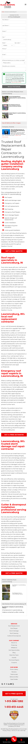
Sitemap (22, 730)
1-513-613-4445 (14, 707)
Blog (14, 652)
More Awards (5, 137)
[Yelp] (13, 684)
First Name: (5, 19)
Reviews (14, 672)
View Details (5, 102)
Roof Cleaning (14, 633)
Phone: (4, 48)
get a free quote (14, 694)
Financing (14, 645)
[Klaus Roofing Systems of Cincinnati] (14, 739)
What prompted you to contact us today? (13, 60)
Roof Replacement (14, 626)
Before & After (14, 677)
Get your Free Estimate (14, 87)
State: (4, 43)
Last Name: (5, 25)
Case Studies (14, 679)
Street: (4, 31)
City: (3, 37)
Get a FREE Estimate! (14, 435)
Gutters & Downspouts (14, 636)
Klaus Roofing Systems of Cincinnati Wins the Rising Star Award (18, 130)
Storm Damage (14, 631)
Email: (4, 54)
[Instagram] (7, 684)
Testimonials (14, 674)
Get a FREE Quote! (14, 251)
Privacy (19, 82)
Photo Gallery (14, 669)
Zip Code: (17, 43)
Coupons (14, 662)
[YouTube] (11, 684)
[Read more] (18, 135)
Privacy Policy (7, 730)
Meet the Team (14, 655)
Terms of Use (14, 82)
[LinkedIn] (9, 684)
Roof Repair (14, 628)
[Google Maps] (2, 684)
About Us (14, 642)
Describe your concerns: (8, 66)
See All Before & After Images (11, 123)
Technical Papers (14, 660)
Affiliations (14, 647)
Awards (14, 657)
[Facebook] (4, 684)
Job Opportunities (14, 650)
